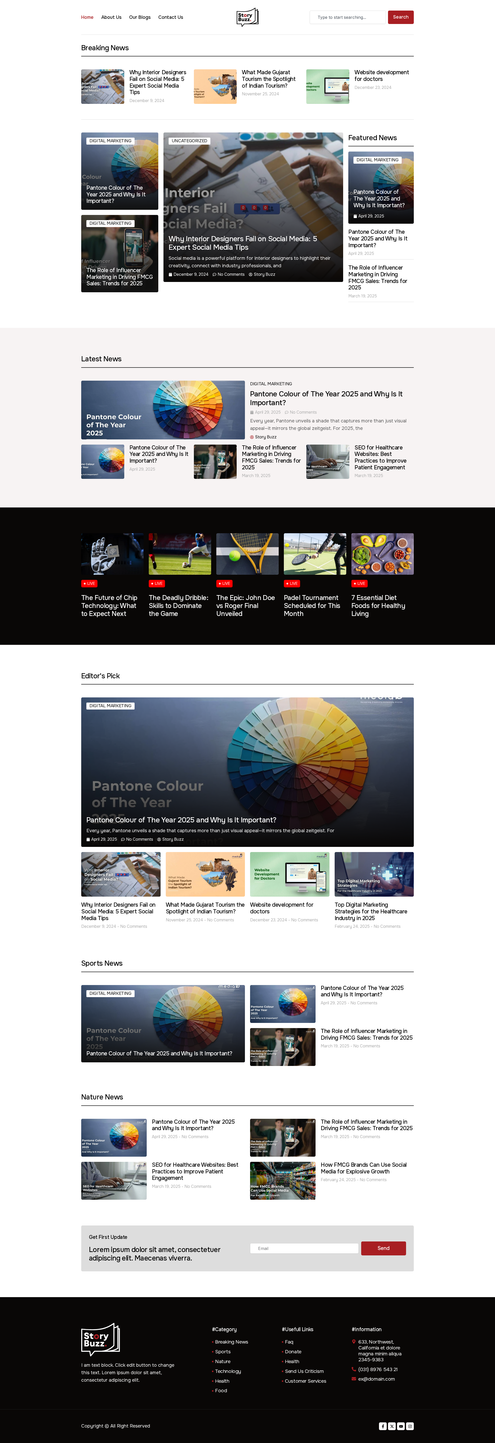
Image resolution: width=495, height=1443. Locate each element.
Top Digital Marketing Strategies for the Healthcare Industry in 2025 (371, 911)
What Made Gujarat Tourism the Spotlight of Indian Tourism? (268, 79)
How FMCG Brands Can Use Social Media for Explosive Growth (364, 1168)
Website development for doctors (381, 76)
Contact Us (170, 17)
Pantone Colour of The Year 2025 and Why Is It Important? (377, 238)
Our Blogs (140, 17)
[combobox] (348, 17)
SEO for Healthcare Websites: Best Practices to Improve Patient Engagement (380, 457)
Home (87, 17)
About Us (111, 17)
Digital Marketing (110, 141)
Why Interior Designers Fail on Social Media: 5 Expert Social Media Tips (157, 82)
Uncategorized (189, 141)
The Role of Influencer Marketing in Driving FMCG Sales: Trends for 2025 (377, 277)
